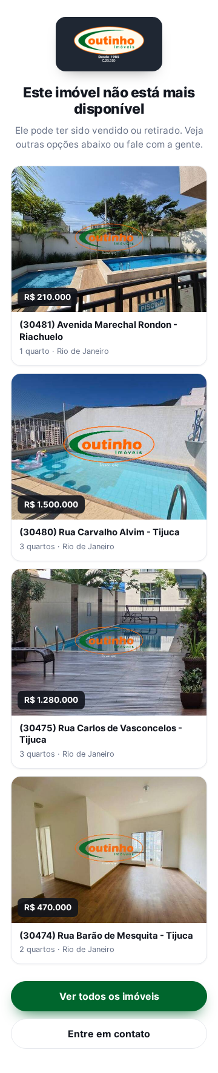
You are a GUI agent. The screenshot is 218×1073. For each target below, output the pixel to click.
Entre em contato (109, 1034)
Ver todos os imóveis (109, 996)
